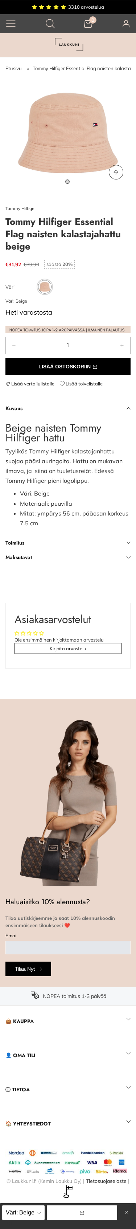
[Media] (116, 172)
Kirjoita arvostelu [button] (68, 648)
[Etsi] (50, 23)
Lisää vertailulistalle (32, 384)
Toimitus (14, 542)
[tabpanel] (68, 133)
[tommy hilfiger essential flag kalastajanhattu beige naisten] (68, 133)
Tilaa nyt (25, 969)
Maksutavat (18, 557)
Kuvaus (13, 408)
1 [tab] (67, 181)
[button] (14, 345)
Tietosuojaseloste (106, 1181)
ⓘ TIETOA (17, 1089)
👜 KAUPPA (19, 1021)
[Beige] (44, 287)
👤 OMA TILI (20, 1055)
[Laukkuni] (68, 45)
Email (11, 935)
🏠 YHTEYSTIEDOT (28, 1123)
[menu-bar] (11, 23)
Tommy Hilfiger (20, 208)
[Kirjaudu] (126, 23)
